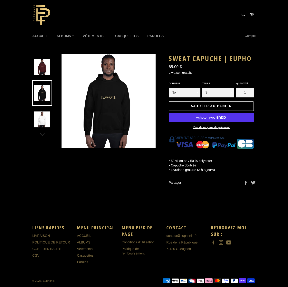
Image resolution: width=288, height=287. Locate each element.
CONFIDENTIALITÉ (46, 249)
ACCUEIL (40, 36)
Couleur (174, 83)
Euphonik (48, 280)
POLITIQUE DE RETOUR (51, 242)
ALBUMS (64, 36)
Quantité (242, 83)
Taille (206, 83)
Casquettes (127, 36)
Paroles (155, 36)
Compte (250, 35)
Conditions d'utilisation (138, 242)
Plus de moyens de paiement (211, 127)
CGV (35, 255)
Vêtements (94, 36)
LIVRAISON (41, 236)
